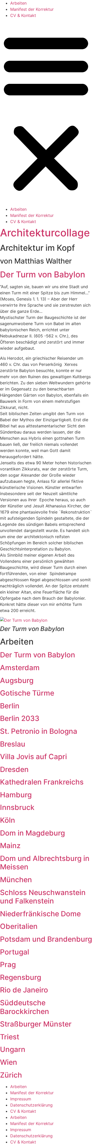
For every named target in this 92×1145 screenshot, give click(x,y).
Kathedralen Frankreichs (42, 782)
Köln (7, 820)
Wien (8, 1062)
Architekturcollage (45, 232)
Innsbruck (17, 807)
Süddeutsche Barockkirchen (24, 1007)
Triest (9, 1036)
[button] (46, 112)
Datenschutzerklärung (31, 1105)
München (16, 879)
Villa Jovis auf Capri (33, 756)
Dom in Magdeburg (32, 833)
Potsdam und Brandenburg (46, 939)
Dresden (14, 769)
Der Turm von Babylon (42, 274)
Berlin (9, 705)
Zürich (11, 1075)
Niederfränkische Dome (40, 913)
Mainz (10, 845)
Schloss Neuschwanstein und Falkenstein (43, 897)
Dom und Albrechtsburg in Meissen (44, 862)
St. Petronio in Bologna (38, 731)
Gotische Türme (27, 693)
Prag (8, 964)
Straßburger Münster (36, 1024)
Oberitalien (19, 926)
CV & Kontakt (23, 15)
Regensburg (20, 977)
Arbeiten (18, 3)
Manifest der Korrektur (32, 9)
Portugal (14, 952)
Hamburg (16, 794)
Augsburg (16, 680)
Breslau (12, 744)
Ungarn (12, 1049)
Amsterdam (20, 667)
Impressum (20, 1098)
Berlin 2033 (19, 718)
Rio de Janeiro (24, 990)
